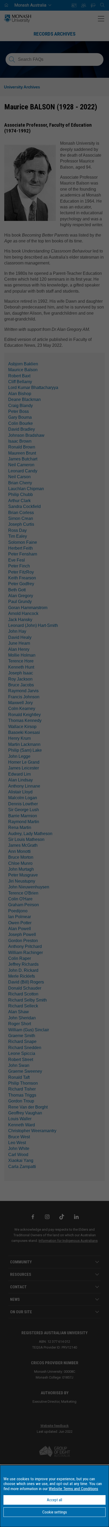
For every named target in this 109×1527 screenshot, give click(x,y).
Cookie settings (54, 1512)
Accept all (54, 1500)
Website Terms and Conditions (73, 1488)
